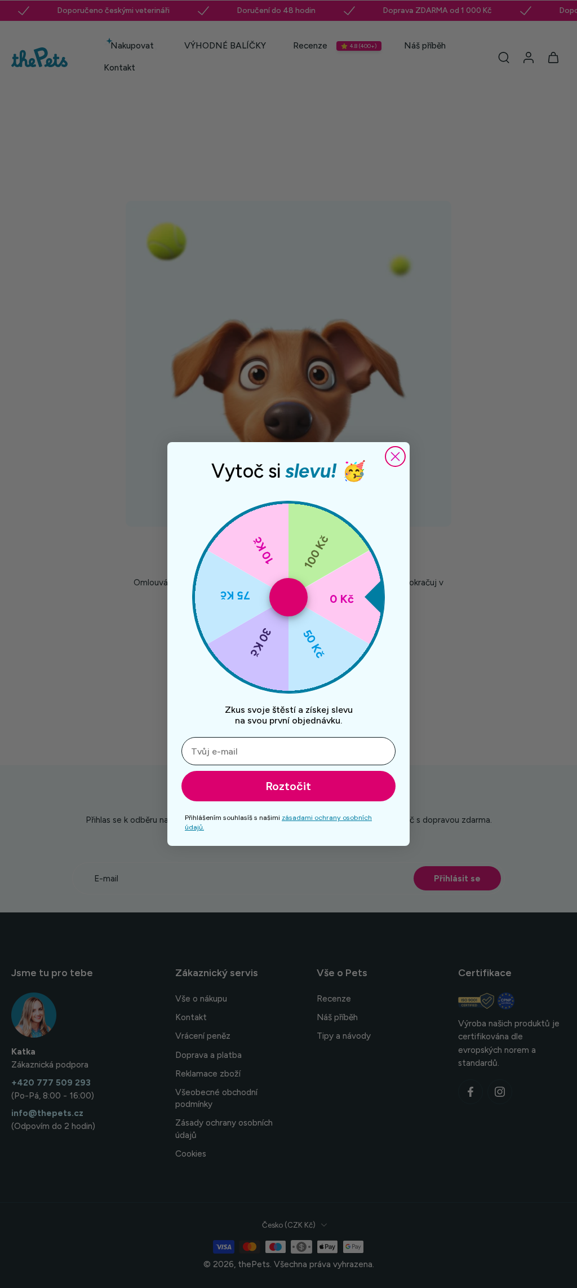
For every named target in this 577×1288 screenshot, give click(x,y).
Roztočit (288, 786)
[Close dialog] (395, 456)
